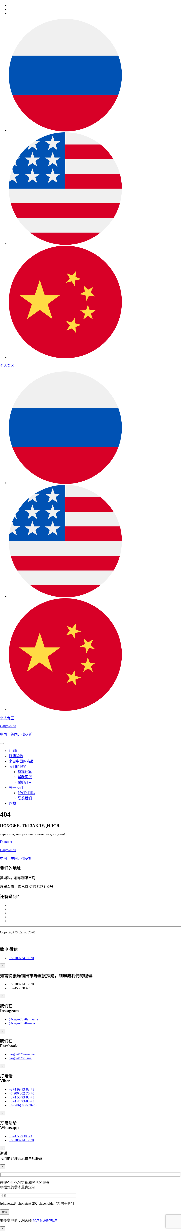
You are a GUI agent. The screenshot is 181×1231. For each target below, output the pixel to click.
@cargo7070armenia (23, 1019)
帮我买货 (25, 777)
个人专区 (7, 365)
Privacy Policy (10, 940)
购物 (12, 803)
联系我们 (25, 798)
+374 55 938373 (20, 1136)
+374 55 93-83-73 (21, 1097)
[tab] (2, 743)
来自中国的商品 (21, 761)
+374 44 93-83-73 (21, 1101)
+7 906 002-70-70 (21, 1093)
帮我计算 (25, 772)
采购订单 (25, 782)
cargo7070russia (20, 1058)
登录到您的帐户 (45, 1220)
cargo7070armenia (22, 1054)
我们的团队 (26, 793)
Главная (6, 842)
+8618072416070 (21, 958)
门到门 (14, 751)
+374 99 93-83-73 (21, 1089)
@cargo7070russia (22, 1023)
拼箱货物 (16, 756)
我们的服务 (17, 766)
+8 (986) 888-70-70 (22, 1105)
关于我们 (16, 787)
